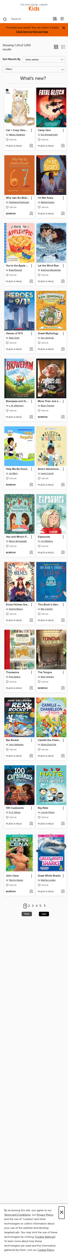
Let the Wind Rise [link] (48, 265)
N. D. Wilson (15, 812)
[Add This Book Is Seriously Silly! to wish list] (63, 620)
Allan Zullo (14, 338)
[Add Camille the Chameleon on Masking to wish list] (63, 756)
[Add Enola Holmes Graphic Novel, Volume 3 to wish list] (31, 620)
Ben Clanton (47, 609)
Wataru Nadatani (17, 134)
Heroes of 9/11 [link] (14, 333)
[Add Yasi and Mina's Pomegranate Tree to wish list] (31, 553)
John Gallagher (16, 744)
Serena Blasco (16, 609)
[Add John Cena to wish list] (31, 892)
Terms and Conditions (17, 1215)
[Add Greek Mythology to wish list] (63, 349)
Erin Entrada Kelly (49, 134)
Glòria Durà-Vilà (48, 744)
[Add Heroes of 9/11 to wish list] (31, 349)
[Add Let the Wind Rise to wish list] (63, 281)
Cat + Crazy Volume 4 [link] (18, 130)
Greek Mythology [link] (48, 333)
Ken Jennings (47, 338)
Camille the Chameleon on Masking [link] (50, 740)
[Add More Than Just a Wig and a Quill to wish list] (63, 417)
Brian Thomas (47, 405)
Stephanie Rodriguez (19, 202)
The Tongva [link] (45, 672)
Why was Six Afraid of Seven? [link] (18, 198)
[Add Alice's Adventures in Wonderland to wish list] (63, 485)
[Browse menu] (62, 19)
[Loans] (55, 19)
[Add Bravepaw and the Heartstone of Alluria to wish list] (31, 417)
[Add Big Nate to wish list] (63, 824)
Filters (9, 69)
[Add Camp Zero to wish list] (63, 146)
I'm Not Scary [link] (45, 198)
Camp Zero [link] (44, 130)
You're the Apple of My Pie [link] (18, 265)
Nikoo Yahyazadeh (18, 541)
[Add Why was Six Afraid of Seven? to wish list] (31, 214)
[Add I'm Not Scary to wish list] (63, 214)
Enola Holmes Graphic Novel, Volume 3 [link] (18, 604)
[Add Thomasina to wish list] (31, 688)
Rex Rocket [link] (12, 740)
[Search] (5, 19)
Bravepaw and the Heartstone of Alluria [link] (18, 401)
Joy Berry (13, 473)
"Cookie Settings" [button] (45, 1237)
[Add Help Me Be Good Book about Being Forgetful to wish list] (31, 485)
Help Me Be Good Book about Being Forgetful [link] (18, 469)
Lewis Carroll (47, 473)
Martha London (48, 880)
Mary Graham (47, 676)
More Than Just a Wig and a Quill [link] (50, 401)
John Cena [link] (12, 875)
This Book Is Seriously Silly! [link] (50, 604)
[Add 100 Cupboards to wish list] (31, 824)
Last (44, 914)
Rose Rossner (15, 270)
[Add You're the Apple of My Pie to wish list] (31, 281)
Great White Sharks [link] (49, 875)
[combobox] (27, 19)
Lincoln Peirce (47, 812)
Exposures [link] (44, 536)
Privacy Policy (45, 1215)
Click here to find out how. (32, 32)
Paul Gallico (14, 676)
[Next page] (45, 906)
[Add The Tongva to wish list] (63, 688)
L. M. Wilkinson (16, 405)
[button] (56, 48)
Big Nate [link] (43, 808)
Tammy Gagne (16, 880)
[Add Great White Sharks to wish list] (63, 892)
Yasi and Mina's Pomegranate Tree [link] (18, 536)
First (26, 914)
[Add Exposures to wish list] (63, 553)
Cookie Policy (45, 1250)
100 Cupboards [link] (15, 808)
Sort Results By (12, 59)
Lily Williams (47, 541)
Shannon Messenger (51, 270)
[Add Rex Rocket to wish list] (31, 756)
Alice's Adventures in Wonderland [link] (50, 469)
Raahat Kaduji (47, 202)
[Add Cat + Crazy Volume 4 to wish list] (31, 146)
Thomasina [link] (12, 672)
